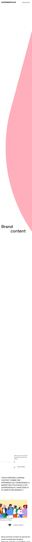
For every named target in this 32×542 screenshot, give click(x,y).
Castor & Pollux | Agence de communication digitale (7, 2)
